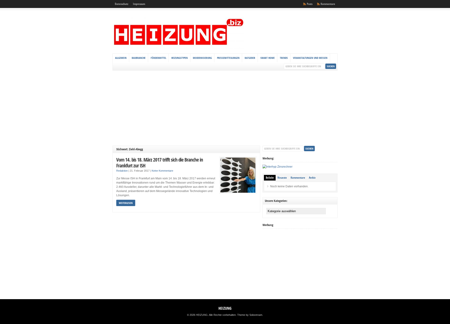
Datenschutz (121, 4)
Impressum (139, 4)
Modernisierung (202, 58)
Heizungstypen (179, 58)
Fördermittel (158, 58)
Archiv (312, 178)
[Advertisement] (225, 108)
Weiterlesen (126, 203)
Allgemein (121, 58)
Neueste (282, 178)
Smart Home (267, 58)
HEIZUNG (225, 308)
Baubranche (139, 58)
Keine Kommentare (162, 170)
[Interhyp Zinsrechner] (277, 166)
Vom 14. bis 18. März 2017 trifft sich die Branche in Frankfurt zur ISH (159, 162)
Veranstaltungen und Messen (310, 58)
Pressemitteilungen (228, 58)
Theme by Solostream (249, 314)
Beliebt (270, 178)
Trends (284, 58)
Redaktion (122, 170)
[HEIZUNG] (178, 47)
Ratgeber (250, 58)
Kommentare (328, 4)
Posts (309, 4)
